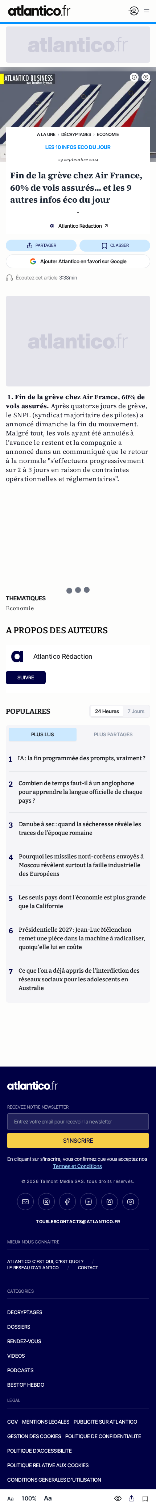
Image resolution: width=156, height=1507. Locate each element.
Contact (88, 1267)
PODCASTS (20, 1370)
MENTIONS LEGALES (45, 1422)
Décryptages (76, 134)
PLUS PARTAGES (113, 734)
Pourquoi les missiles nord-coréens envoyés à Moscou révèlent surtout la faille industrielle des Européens (81, 865)
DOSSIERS (18, 1327)
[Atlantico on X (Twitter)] (46, 1201)
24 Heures (107, 711)
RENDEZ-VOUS (24, 1341)
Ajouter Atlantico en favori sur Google (83, 261)
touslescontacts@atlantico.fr (78, 1221)
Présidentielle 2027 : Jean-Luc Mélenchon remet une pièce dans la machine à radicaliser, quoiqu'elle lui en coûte (82, 938)
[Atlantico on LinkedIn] (88, 1201)
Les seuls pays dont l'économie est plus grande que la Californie (82, 902)
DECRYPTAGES (24, 1312)
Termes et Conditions (77, 1166)
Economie (108, 134)
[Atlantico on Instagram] (109, 1201)
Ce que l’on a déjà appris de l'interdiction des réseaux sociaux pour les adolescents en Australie (79, 979)
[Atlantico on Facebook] (67, 1201)
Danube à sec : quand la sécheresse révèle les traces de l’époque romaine (80, 828)
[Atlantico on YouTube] (130, 1201)
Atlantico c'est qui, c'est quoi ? (45, 1261)
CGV (12, 1422)
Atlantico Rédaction (80, 226)
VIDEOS (16, 1356)
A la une (46, 134)
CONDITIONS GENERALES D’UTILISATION (54, 1480)
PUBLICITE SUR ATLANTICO (105, 1422)
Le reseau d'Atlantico (33, 1267)
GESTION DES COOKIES (34, 1436)
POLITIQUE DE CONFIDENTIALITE (103, 1436)
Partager (46, 245)
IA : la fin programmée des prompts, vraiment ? (81, 758)
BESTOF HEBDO (25, 1385)
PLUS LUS (42, 734)
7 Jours (136, 711)
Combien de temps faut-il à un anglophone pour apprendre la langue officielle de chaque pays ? (81, 792)
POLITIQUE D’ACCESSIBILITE (39, 1451)
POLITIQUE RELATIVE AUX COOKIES (48, 1465)
